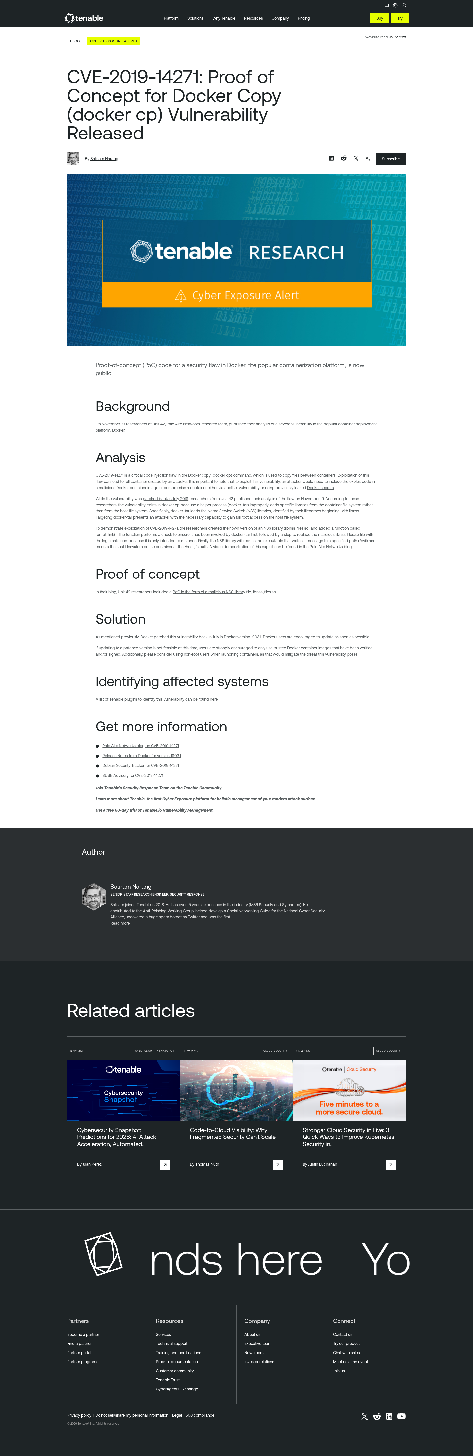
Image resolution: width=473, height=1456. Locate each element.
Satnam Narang (104, 158)
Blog (75, 41)
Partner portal (79, 1352)
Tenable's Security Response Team (136, 788)
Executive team (257, 1343)
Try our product (346, 1343)
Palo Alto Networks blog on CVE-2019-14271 (140, 746)
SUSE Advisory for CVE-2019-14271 (132, 775)
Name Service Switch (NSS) (232, 511)
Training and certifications (178, 1352)
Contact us (342, 1334)
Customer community (175, 1371)
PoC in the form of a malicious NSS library (209, 592)
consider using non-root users (183, 654)
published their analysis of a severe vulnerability (270, 424)
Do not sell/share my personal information (131, 1415)
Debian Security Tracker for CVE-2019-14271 (140, 765)
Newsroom (254, 1352)
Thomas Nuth (207, 1164)
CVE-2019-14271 (109, 475)
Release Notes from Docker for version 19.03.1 (141, 755)
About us (252, 1334)
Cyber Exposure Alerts (113, 41)
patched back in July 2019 (165, 498)
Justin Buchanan (322, 1164)
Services (163, 1334)
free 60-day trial (121, 810)
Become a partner (83, 1334)
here (214, 699)
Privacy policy (79, 1415)
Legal (177, 1415)
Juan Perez (92, 1164)
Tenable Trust (168, 1380)
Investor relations (259, 1361)
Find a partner (79, 1343)
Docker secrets (320, 487)
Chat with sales (346, 1352)
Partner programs (82, 1361)
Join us (339, 1371)
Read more (120, 923)
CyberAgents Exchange (177, 1389)
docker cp (222, 475)
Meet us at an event (350, 1361)
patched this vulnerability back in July (186, 637)
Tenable (137, 799)
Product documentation (177, 1361)
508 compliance (200, 1415)
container (346, 424)
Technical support (171, 1343)
